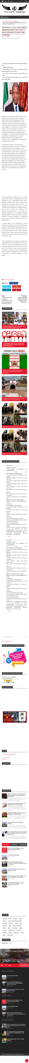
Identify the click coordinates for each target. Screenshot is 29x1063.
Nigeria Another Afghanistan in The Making (13, 426)
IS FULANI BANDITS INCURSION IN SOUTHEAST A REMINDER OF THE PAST (15, 1033)
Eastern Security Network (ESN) (14, 921)
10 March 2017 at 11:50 (18, 540)
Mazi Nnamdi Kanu (17, 925)
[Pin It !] (16, 289)
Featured (8, 21)
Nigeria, (18, 38)
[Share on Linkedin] (6, 289)
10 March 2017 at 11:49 (18, 465)
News (12, 21)
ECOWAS (5, 923)
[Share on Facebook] (13, 283)
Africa (10, 918)
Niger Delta (14, 928)
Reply (9, 536)
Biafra (20, 918)
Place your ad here (6, 757)
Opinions (5, 932)
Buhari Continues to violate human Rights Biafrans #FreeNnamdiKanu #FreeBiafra (17, 795)
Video (4, 935)
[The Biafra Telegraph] (14, 9)
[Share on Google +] (16, 286)
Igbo (21, 923)
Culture (4, 921)
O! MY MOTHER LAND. (8, 67)
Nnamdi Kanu (11, 930)
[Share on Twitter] (6, 286)
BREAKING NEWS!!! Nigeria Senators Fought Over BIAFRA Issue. (17, 813)
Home (4, 21)
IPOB (10, 925)
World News (10, 935)
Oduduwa (18, 930)
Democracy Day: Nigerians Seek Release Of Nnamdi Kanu (16, 849)
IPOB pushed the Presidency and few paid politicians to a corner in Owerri (13, 399)
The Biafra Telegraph (6, 1054)
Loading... (4, 759)
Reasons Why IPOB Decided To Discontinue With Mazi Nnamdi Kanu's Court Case (17, 863)
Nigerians (5, 930)
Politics (10, 932)
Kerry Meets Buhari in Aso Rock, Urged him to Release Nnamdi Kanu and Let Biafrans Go (17, 833)
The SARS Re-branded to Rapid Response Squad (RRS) (15, 883)
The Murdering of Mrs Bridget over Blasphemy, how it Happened (17, 804)
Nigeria (15, 21)
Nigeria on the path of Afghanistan (12, 453)
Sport (22, 932)
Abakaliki (5, 918)
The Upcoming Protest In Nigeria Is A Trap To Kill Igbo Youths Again (17, 876)
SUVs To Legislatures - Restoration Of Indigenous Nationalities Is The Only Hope (16, 1025)
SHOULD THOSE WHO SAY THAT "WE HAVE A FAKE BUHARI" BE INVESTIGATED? (14, 326)
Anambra (15, 918)
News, (15, 38)
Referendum (16, 932)
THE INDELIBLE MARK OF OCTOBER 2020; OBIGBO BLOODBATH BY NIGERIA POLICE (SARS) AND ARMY (13, 345)
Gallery (16, 923)
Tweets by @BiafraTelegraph (8, 754)
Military (4, 928)
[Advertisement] (14, 51)
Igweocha (5, 925)
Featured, (11, 38)
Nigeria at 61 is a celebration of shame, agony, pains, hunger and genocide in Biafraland (13, 371)
